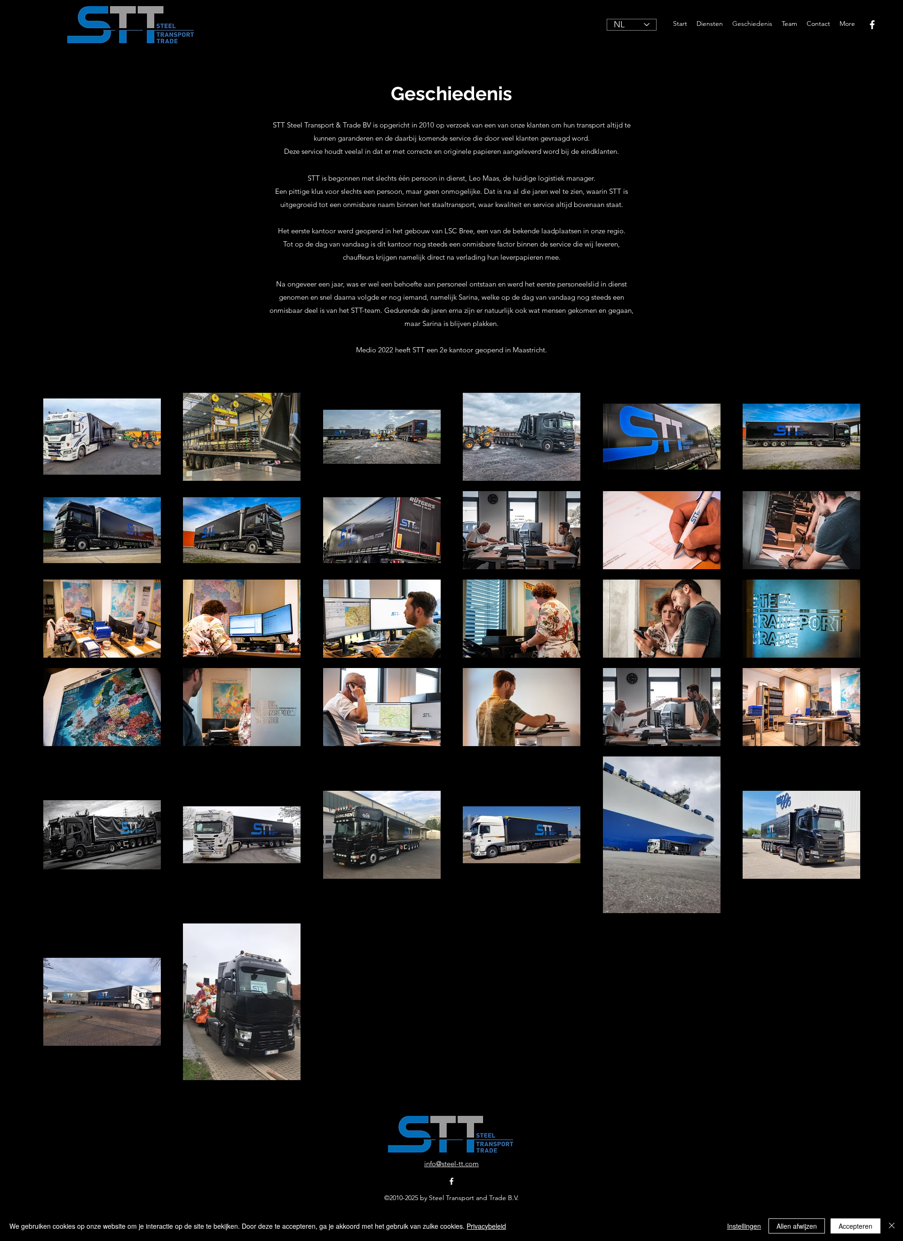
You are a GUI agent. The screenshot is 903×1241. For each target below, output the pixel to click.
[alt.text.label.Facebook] (872, 25)
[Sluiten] (891, 1225)
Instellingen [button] (744, 1226)
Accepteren (855, 1226)
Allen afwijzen (796, 1226)
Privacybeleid (486, 1226)
